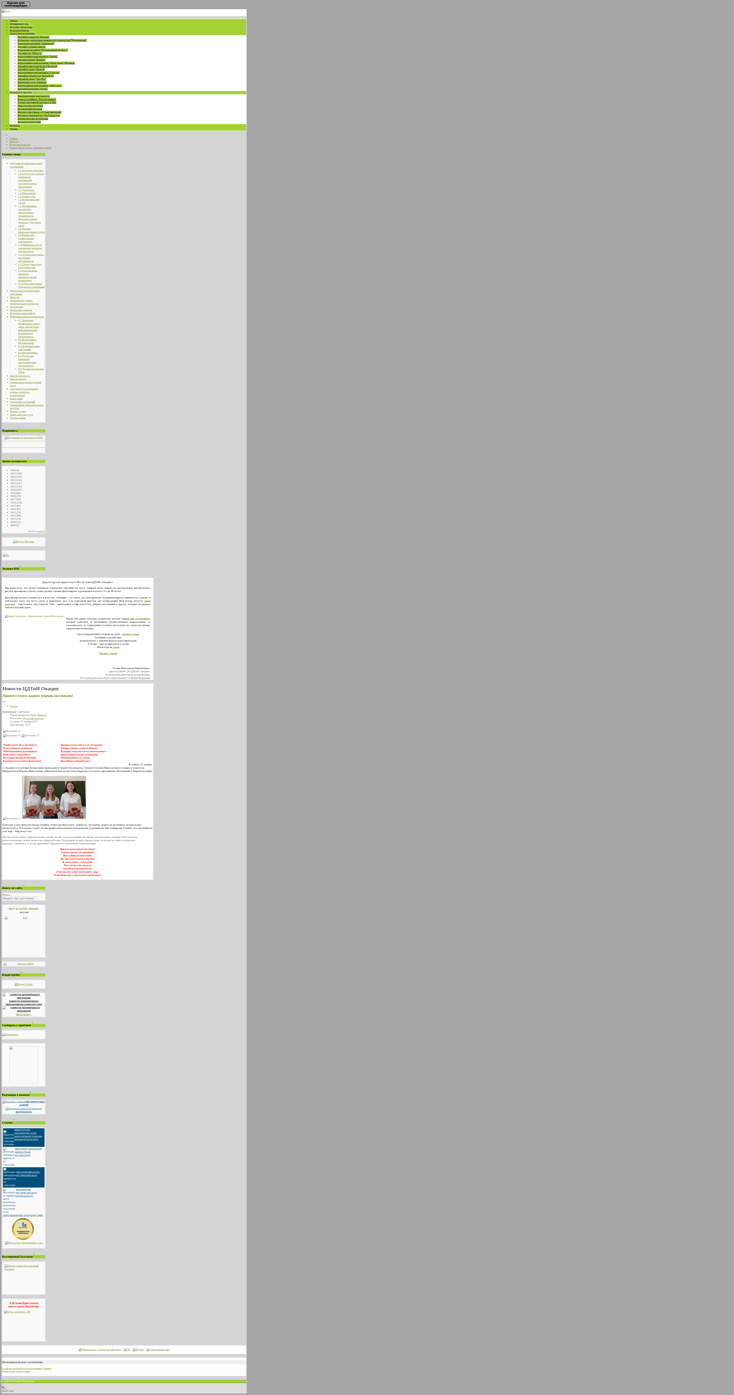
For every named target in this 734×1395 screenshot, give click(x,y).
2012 (13, 515)
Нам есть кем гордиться (30, 105)
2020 (13, 489)
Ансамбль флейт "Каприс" (31, 59)
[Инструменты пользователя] (4, 701)
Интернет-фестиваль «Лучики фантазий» (40, 112)
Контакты (15, 125)
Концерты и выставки (29, 121)
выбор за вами (131, 634)
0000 (13, 525)
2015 (13, 505)
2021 (13, 486)
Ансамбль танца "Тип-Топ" (32, 79)
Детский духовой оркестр (31, 46)
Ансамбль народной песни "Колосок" (38, 66)
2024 (13, 476)
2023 (13, 480)
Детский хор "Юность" (30, 53)
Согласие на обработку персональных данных (27, 1368)
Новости (41, 715)
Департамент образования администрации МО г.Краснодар (28, 1152)
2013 (13, 512)
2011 (13, 518)
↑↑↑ (4, 1387)
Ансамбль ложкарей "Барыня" (34, 37)
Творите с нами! (108, 653)
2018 (13, 496)
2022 (13, 483)
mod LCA (41, 531)
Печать (14, 706)
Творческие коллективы (22, 33)
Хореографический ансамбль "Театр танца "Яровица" (46, 63)
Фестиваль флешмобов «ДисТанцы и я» (39, 115)
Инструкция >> (23, 1015)
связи (116, 647)
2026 (13, 470)
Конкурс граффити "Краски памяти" (37, 99)
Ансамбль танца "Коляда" (31, 69)
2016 (13, 502)
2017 (13, 499)
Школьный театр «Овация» (32, 82)
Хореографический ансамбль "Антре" (38, 56)
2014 (13, 509)
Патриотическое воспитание (33, 118)
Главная (14, 20)
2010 (13, 522)
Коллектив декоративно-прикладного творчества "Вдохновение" (52, 40)
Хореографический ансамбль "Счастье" (39, 72)
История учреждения (21, 27)
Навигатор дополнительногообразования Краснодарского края (24, 1003)
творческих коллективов (136, 618)
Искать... (7, 894)
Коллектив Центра (19, 30)
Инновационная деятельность (34, 96)
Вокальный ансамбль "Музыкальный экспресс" (43, 50)
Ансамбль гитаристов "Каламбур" (36, 75)
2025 (13, 473)
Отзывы (14, 128)
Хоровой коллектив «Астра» (33, 88)
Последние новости (33, 718)
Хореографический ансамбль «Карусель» (40, 85)
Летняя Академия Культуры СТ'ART (37, 102)
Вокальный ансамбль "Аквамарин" (36, 43)
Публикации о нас (19, 23)
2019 (13, 493)
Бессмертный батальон (30, 108)
